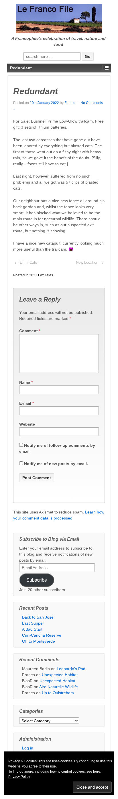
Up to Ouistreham (58, 692)
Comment (29, 330)
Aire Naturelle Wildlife (58, 686)
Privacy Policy (19, 777)
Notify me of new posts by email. (56, 463)
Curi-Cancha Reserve (41, 635)
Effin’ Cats (28, 262)
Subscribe (36, 580)
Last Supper (33, 623)
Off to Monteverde (38, 641)
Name (24, 382)
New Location (87, 262)
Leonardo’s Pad (71, 668)
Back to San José (38, 617)
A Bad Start (32, 629)
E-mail (25, 403)
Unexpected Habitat (60, 674)
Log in (27, 748)
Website (27, 424)
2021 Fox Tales (41, 275)
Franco (69, 103)
